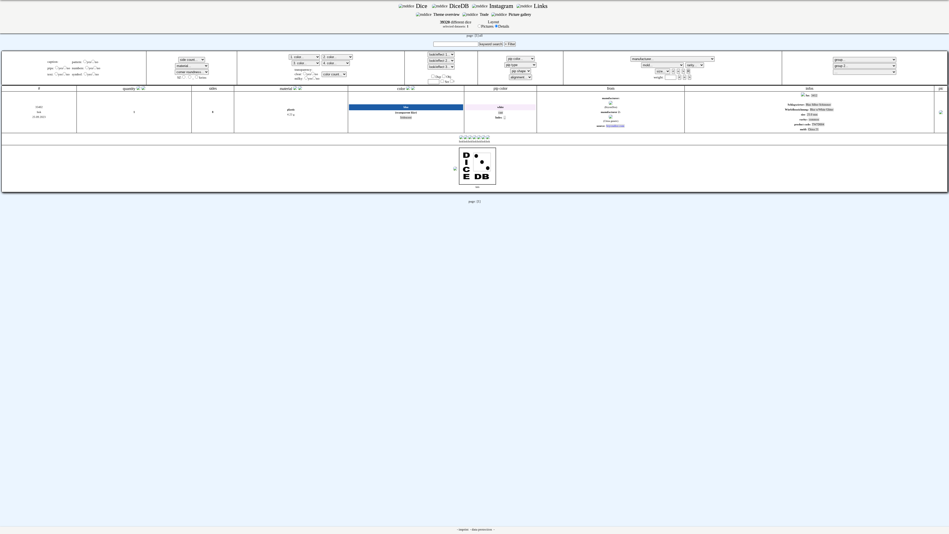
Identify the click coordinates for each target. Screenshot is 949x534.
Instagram (502, 6)
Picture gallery (521, 14)
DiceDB (459, 6)
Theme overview (447, 14)
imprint (464, 529)
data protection (482, 529)
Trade (485, 14)
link (39, 112)
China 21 (813, 129)
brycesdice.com (615, 126)
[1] (476, 35)
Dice (423, 6)
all (481, 35)
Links (542, 6)
